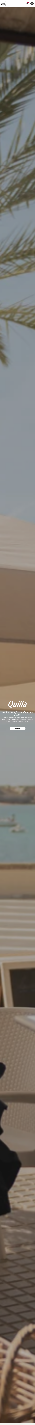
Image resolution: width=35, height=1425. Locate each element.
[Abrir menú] (32, 3)
